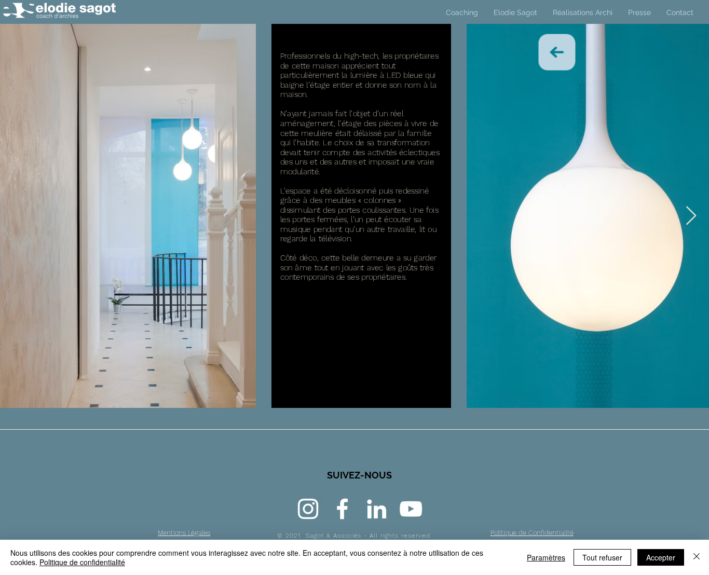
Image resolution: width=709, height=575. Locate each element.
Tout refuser (602, 557)
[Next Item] (691, 216)
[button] (582, 12)
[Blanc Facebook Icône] (342, 509)
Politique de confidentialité (82, 562)
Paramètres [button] (546, 557)
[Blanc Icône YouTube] (411, 509)
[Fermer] (696, 557)
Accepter (660, 557)
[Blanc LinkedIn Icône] (376, 509)
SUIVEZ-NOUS (359, 475)
